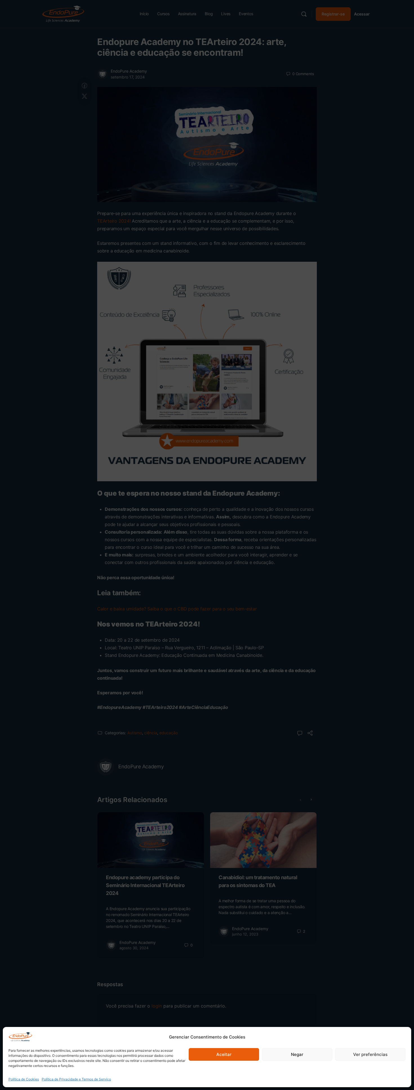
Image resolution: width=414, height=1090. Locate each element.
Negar (297, 1054)
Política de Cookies (23, 1079)
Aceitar (224, 1054)
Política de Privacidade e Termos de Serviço (76, 1079)
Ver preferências (370, 1054)
